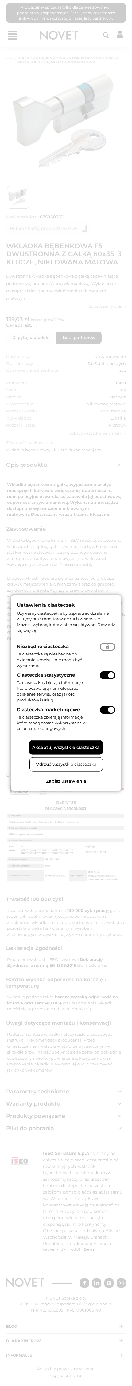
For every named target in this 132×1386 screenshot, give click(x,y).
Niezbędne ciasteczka (43, 646)
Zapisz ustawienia (66, 781)
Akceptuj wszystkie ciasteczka (66, 747)
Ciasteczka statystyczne (46, 675)
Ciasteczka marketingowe (48, 709)
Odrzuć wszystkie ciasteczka (66, 764)
